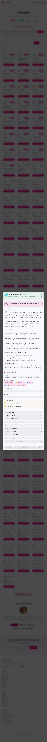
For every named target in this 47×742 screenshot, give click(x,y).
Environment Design (11, 385)
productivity (7, 377)
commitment (21, 377)
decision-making (29, 377)
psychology (14, 377)
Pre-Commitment (10, 382)
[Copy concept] (41, 297)
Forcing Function (20, 382)
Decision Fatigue (22, 385)
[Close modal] (41, 294)
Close (24, 447)
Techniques (13, 372)
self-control (36, 377)
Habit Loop (30, 382)
